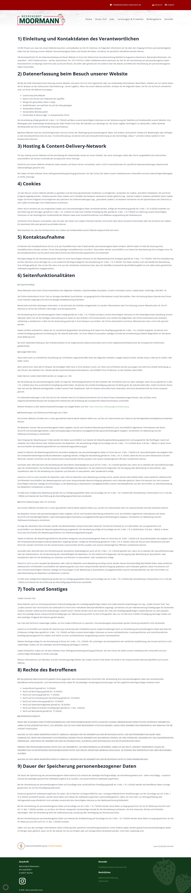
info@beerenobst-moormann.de (112, 867)
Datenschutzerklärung (108, 878)
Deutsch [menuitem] (158, 5)
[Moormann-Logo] (41, 14)
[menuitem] (157, 4)
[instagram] (22, 881)
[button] (5, 887)
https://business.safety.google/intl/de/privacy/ (109, 406)
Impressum (103, 881)
